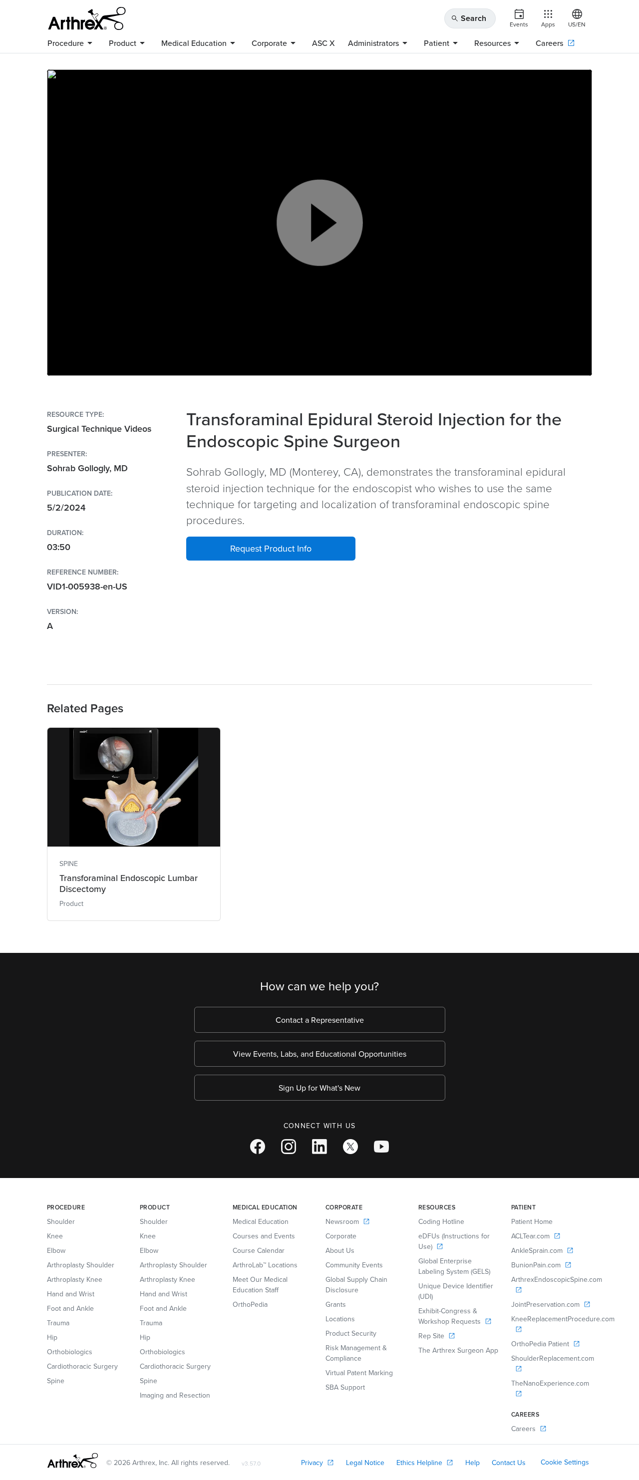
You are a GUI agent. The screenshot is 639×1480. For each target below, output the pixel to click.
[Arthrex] (87, 18)
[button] (270, 549)
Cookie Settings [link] (565, 1462)
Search (468, 18)
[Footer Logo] (72, 1460)
